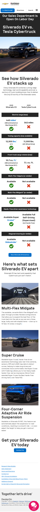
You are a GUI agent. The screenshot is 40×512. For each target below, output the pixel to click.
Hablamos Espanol (7, 481)
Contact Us (20, 450)
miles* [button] (13, 120)
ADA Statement (6, 469)
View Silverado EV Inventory (20, 255)
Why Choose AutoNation (9, 476)
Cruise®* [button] (11, 220)
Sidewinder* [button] (11, 242)
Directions (20, 10)
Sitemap (21, 501)
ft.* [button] (15, 160)
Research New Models (9, 466)
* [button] (21, 324)
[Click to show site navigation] (37, 10)
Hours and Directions (8, 471)
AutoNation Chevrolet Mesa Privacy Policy (15, 479)
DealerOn (15, 501)
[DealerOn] (7, 499)
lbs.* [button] (15, 142)
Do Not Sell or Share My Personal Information (16, 484)
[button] (8, 10)
